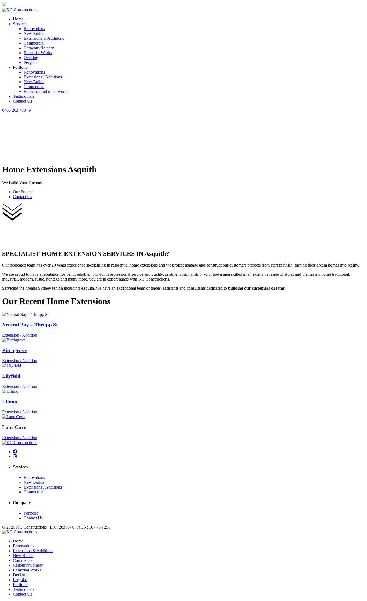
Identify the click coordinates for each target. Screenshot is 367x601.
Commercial (34, 43)
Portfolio (20, 67)
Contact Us (22, 101)
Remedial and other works (46, 91)
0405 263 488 (14, 110)
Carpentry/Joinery (39, 48)
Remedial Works (38, 52)
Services (20, 23)
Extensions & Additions (44, 38)
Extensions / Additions (43, 77)
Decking (31, 57)
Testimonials (23, 96)
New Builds (34, 33)
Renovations (34, 28)
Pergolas (31, 62)
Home (18, 19)
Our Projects (23, 192)
